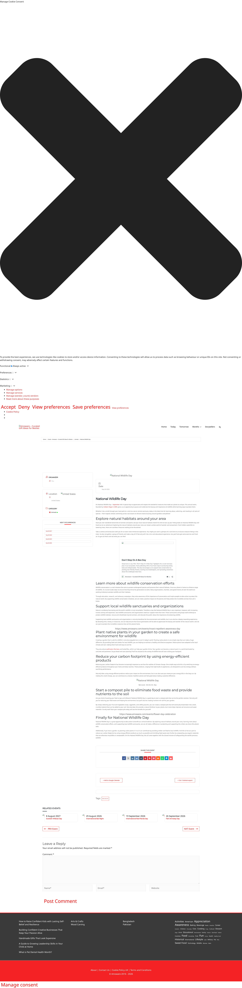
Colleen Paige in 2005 (110, 507)
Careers (177, 929)
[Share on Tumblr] (141, 758)
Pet (215, 940)
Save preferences (91, 407)
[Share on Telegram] (166, 758)
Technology (192, 943)
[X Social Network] (128, 758)
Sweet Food (181, 942)
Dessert (218, 928)
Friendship (191, 936)
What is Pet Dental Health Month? (35, 952)
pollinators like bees (113, 649)
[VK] (137, 758)
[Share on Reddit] (158, 758)
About (94, 970)
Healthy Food (217, 936)
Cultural (211, 929)
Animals (76, 439)
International (189, 940)
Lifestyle (199, 939)
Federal (219, 932)
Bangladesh (129, 921)
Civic (194, 929)
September (116, 504)
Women (205, 943)
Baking (193, 925)
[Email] (171, 758)
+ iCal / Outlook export (185, 780)
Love (205, 940)
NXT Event (189, 828)
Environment (197, 932)
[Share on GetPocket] (154, 758)
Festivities (178, 936)
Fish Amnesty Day (173, 819)
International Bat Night (95, 819)
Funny (206, 936)
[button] (121, 179)
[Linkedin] (132, 758)
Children (183, 929)
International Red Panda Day (137, 819)
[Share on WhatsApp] (162, 758)
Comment (48, 854)
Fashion (209, 932)
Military (210, 940)
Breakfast (212, 925)
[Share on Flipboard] (149, 758)
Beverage (200, 925)
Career (217, 925)
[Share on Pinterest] (145, 758)
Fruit (196, 936)
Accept (8, 407)
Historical (179, 939)
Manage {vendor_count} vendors (22, 395)
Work (209, 943)
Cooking (200, 928)
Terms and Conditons (140, 970)
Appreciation (202, 921)
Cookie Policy (12, 411)
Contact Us (104, 970)
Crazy (207, 929)
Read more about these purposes (22, 398)
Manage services (14, 392)
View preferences (51, 407)
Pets (218, 939)
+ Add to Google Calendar (111, 780)
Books (207, 925)
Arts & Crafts (77, 921)
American (189, 921)
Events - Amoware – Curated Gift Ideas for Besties (60, 439)
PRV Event (53, 828)
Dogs (176, 932)
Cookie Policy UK (120, 970)
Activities (179, 921)
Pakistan (127, 924)
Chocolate (189, 929)
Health (211, 936)
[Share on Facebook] (124, 758)
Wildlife (105, 798)
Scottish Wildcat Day (54, 819)
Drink (180, 932)
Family (204, 932)
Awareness (182, 924)
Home (44, 439)
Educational (188, 932)
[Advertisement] (121, 457)
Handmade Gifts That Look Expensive (37, 938)
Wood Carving (78, 924)
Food (184, 935)
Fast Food (214, 932)
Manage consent (19, 984)
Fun (201, 935)
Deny (24, 407)
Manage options (14, 389)
